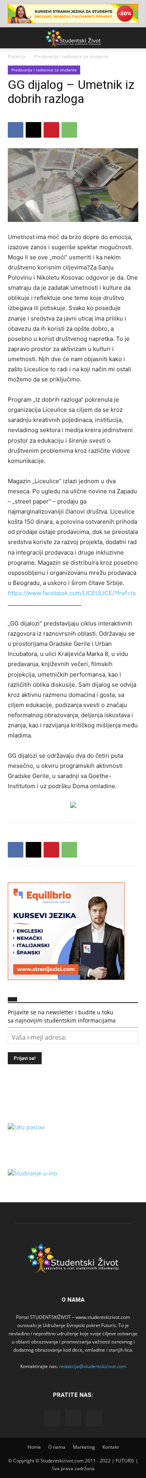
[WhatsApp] (69, 130)
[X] (33, 130)
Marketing (84, 1447)
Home (34, 1447)
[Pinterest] (51, 130)
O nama (56, 1447)
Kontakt (110, 1447)
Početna (16, 56)
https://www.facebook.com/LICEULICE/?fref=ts (72, 593)
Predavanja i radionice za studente (71, 56)
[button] (13, 37)
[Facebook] (15, 130)
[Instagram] (73, 1418)
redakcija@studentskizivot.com (92, 1366)
